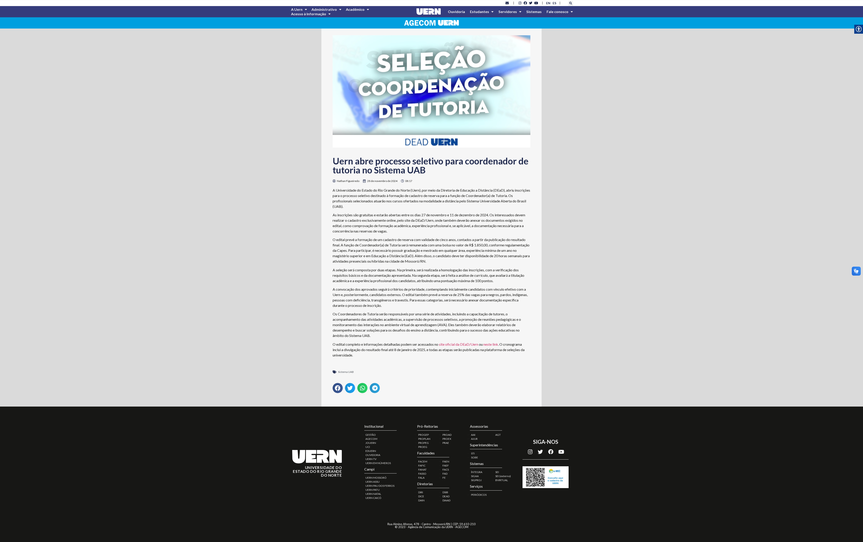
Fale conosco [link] (557, 11)
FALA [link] (421, 477)
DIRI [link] (420, 492)
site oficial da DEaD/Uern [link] (458, 344)
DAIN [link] (421, 500)
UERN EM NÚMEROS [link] (378, 463)
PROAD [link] (447, 434)
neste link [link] (490, 344)
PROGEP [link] (423, 434)
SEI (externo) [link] (503, 476)
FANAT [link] (422, 469)
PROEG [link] (422, 447)
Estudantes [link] (479, 11)
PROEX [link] (447, 438)
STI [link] (473, 453)
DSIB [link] (445, 492)
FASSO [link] (422, 473)
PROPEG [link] (423, 443)
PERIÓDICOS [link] (479, 494)
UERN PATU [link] (372, 489)
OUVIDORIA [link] (372, 455)
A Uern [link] (296, 9)
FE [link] (444, 477)
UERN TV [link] (370, 459)
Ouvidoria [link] (456, 11)
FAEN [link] (446, 461)
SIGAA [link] (475, 476)
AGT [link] (498, 434)
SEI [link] (497, 472)
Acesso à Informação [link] (308, 14)
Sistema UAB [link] (346, 372)
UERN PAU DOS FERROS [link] (379, 485)
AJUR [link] (474, 438)
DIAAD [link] (446, 500)
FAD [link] (445, 473)
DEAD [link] (446, 496)
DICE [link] (421, 496)
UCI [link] (367, 447)
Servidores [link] (507, 11)
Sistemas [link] (534, 11)
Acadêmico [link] (355, 9)
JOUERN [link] (370, 443)
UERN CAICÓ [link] (373, 498)
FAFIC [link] (421, 465)
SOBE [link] (474, 457)
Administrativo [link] (324, 9)
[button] (570, 3)
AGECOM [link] (371, 438)
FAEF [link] (446, 465)
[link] (507, 3)
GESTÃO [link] (370, 434)
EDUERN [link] (370, 451)
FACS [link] (446, 469)
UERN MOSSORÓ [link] (376, 477)
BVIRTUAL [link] (501, 480)
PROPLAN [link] (424, 438)
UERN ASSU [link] (372, 481)
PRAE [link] (446, 443)
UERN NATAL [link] (373, 494)
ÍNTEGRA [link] (476, 472)
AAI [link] (473, 434)
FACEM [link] (422, 461)
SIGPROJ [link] (476, 480)
